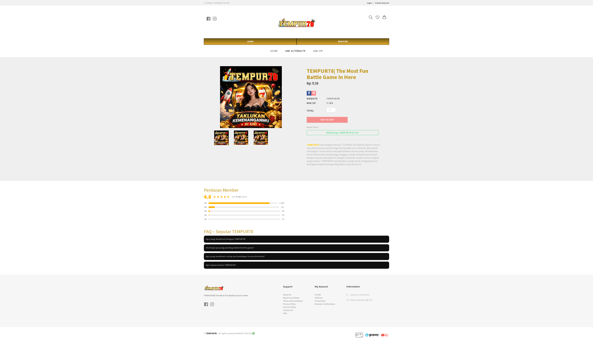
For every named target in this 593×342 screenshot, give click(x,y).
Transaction (320, 300)
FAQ (285, 313)
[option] (250, 97)
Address (319, 297)
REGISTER (343, 41)
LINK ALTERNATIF (295, 51)
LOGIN (250, 41)
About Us (287, 294)
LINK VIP (318, 51)
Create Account (382, 3)
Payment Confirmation (325, 304)
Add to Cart (327, 119)
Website (312, 98)
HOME (274, 51)
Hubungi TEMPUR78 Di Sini (343, 132)
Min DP (311, 103)
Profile (318, 294)
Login (369, 3)
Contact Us (288, 310)
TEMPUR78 (313, 144)
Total (310, 110)
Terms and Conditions (293, 300)
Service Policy (289, 307)
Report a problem (291, 297)
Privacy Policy (289, 304)
